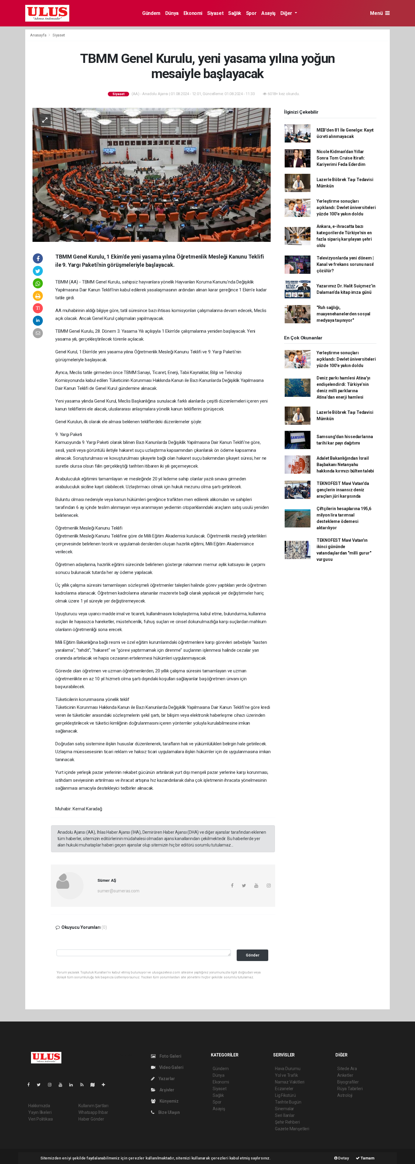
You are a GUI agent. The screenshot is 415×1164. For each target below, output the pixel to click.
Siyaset (215, 13)
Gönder (252, 955)
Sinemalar (284, 1108)
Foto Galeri (170, 1056)
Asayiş (268, 13)
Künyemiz (169, 1101)
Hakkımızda (39, 1105)
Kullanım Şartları (93, 1105)
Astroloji (344, 1095)
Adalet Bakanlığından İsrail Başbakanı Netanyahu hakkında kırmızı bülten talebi (345, 464)
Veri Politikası (40, 1119)
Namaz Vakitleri (289, 1082)
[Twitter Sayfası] (41, 1084)
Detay (343, 1158)
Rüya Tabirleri (349, 1088)
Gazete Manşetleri (292, 1128)
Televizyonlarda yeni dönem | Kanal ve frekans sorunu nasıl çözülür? (345, 264)
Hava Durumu (287, 1068)
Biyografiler (348, 1082)
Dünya (172, 13)
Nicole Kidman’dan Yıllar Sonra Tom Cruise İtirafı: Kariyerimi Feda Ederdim (341, 158)
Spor (251, 13)
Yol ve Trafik (286, 1075)
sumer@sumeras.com (118, 890)
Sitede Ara (347, 1068)
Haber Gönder (91, 1119)
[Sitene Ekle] (106, 1084)
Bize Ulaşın (168, 1112)
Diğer (286, 13)
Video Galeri (170, 1067)
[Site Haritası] (95, 1084)
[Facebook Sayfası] (31, 1084)
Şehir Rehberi (287, 1122)
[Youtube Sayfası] (63, 1084)
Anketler (345, 1075)
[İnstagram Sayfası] (52, 1084)
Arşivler (166, 1089)
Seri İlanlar (285, 1115)
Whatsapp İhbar (93, 1112)
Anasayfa (38, 35)
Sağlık (234, 13)
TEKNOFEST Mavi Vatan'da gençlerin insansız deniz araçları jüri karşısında (343, 490)
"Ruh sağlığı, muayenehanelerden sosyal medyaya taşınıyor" (343, 314)
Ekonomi (192, 13)
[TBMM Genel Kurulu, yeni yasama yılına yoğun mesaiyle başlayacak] (152, 174)
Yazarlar (166, 1078)
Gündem (151, 13)
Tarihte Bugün (288, 1102)
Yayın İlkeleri (39, 1112)
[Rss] (84, 1084)
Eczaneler (284, 1088)
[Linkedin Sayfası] (73, 1084)
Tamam (367, 1158)
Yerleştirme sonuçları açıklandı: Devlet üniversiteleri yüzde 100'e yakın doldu (346, 207)
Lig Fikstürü (285, 1095)
